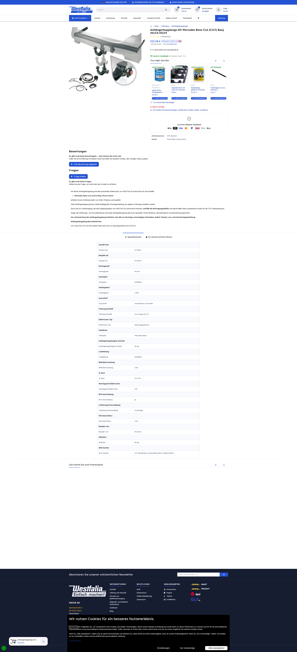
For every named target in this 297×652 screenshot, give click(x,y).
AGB (138, 589)
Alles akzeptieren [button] (216, 648)
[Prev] (216, 61)
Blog (111, 611)
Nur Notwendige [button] (187, 648)
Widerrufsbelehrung (144, 596)
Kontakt (113, 589)
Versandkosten (172, 44)
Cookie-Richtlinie (75, 641)
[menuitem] (80, 18)
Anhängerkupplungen (179, 26)
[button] (171, 41)
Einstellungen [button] (163, 648)
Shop (157, 26)
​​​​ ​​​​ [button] (224, 574)
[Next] (224, 61)
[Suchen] (166, 9)
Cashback (113, 608)
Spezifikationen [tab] (134, 237)
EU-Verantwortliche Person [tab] (160, 237)
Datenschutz (141, 593)
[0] (176, 9)
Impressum (141, 599)
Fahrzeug (165, 26)
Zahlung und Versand (118, 593)
